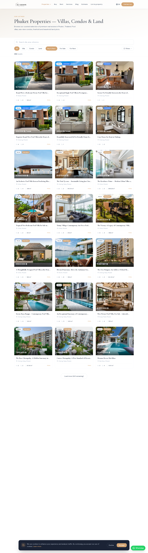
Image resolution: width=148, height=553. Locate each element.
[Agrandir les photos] (49, 65)
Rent (61, 4)
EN (119, 4)
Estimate (84, 4)
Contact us (128, 4)
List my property (96, 4)
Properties (45, 4)
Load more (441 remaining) (74, 376)
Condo (31, 48)
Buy (55, 4)
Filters (128, 48)
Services (69, 4)
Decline (111, 545)
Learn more (37, 546)
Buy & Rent (51, 48)
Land (40, 48)
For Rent (73, 48)
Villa (23, 48)
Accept (122, 545)
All (17, 48)
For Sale (62, 48)
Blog (76, 4)
